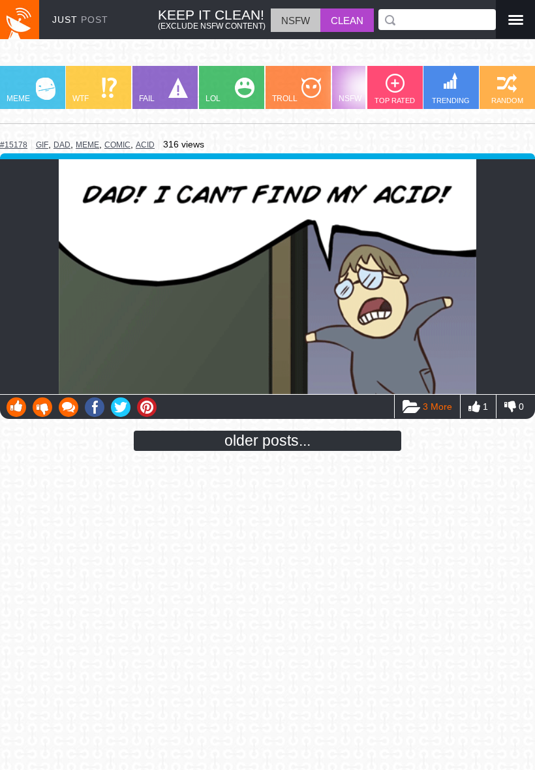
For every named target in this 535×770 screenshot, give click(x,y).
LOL (213, 98)
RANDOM (507, 100)
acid (145, 144)
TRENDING (451, 100)
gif (42, 144)
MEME (18, 98)
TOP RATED (394, 100)
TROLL (285, 98)
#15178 (13, 144)
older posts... (267, 440)
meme (87, 144)
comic (117, 144)
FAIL (147, 98)
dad (62, 144)
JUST (80, 19)
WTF (80, 98)
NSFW (350, 98)
